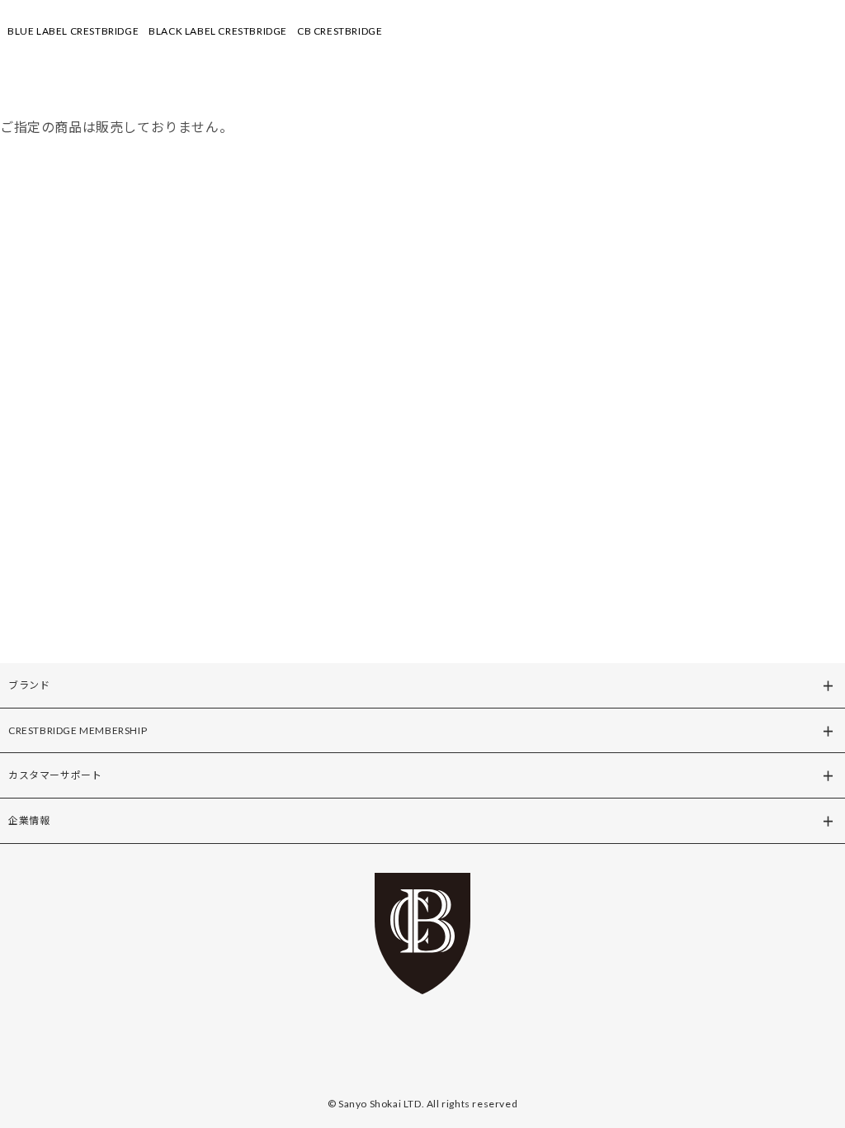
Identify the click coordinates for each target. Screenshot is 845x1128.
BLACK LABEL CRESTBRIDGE (218, 31)
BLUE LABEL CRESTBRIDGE (73, 31)
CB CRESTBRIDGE (339, 31)
